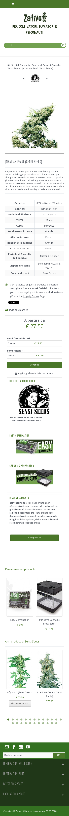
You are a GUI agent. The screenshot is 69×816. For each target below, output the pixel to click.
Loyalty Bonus (31, 296)
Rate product (34, 537)
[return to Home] (8, 65)
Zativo (18, 811)
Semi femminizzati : (19, 338)
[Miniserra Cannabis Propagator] (34, 478)
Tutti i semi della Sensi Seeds (25, 420)
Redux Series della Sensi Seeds (26, 417)
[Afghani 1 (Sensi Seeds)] (19, 669)
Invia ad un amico (18, 309)
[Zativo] (35, 13)
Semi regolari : (16, 350)
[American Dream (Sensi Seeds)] (49, 669)
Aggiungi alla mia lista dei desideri (35, 373)
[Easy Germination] (34, 447)
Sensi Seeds (49, 273)
